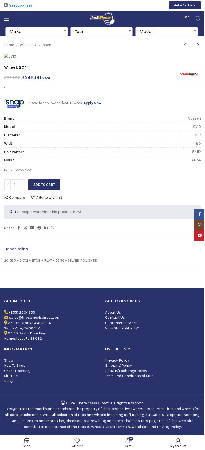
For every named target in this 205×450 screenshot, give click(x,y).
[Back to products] (191, 45)
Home (9, 45)
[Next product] (198, 45)
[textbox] (37, 31)
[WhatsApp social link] (52, 228)
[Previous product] (185, 45)
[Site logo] (103, 18)
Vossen (44, 45)
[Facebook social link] (18, 228)
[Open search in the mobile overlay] (198, 18)
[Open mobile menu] (6, 18)
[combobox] (36, 31)
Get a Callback (185, 5)
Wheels (26, 45)
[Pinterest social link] (39, 228)
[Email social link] (32, 228)
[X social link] (25, 228)
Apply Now (92, 103)
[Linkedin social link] (46, 228)
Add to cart (44, 185)
